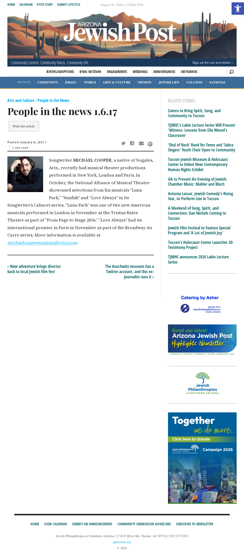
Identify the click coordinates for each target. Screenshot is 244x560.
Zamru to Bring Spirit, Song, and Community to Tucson (194, 113)
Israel (71, 82)
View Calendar (55, 523)
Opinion (145, 82)
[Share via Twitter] (124, 144)
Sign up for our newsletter (211, 62)
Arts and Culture (20, 100)
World (90, 82)
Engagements (117, 71)
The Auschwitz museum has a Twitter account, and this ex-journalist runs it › (129, 271)
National (217, 82)
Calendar (26, 4)
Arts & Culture (117, 82)
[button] (238, 8)
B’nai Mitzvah (90, 71)
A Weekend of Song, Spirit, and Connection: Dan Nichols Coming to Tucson (197, 213)
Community (47, 82)
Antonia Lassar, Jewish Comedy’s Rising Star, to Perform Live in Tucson (200, 196)
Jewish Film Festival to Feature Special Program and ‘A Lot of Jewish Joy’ (199, 230)
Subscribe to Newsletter (194, 523)
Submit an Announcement (92, 523)
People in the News (53, 100)
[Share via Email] (141, 144)
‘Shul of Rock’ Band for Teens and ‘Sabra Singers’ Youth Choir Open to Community (201, 147)
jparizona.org (122, 542)
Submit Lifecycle (68, 4)
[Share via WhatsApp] (150, 144)
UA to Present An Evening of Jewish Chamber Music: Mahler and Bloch (197, 182)
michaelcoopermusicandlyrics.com (42, 243)
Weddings (140, 71)
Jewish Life (168, 82)
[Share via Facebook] (133, 144)
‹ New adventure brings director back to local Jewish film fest (34, 268)
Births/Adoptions (60, 71)
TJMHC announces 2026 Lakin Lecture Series (198, 259)
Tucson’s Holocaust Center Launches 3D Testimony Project (200, 245)
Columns (194, 82)
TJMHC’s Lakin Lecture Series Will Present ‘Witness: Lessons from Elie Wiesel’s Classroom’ (201, 130)
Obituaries (189, 71)
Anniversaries (164, 71)
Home (11, 4)
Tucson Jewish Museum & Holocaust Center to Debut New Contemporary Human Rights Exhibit (198, 164)
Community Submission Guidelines (144, 523)
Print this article (24, 126)
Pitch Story (45, 4)
